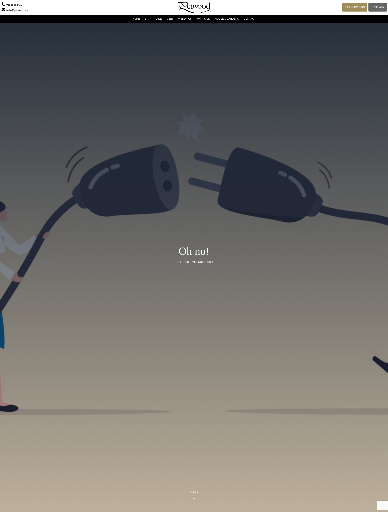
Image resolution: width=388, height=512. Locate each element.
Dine (159, 18)
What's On (203, 18)
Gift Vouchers (355, 7)
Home (136, 18)
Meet (170, 18)
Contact (250, 18)
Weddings (185, 18)
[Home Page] (194, 7)
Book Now (377, 7)
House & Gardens (227, 18)
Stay (148, 18)
